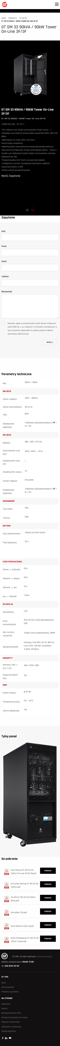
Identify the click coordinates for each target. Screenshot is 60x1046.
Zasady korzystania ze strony (14, 1017)
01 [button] (27, 210)
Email (4, 261)
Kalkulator (5, 1004)
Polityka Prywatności (10, 1021)
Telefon (5, 276)
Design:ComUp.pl (44, 956)
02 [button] (32, 210)
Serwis (4, 1008)
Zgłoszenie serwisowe (11, 1026)
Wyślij (50, 342)
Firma (4, 246)
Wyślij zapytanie (8, 1031)
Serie (3, 982)
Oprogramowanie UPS (11, 1013)
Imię (3, 231)
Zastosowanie (7, 987)
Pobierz (47, 870)
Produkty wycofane (9, 991)
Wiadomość (6, 291)
